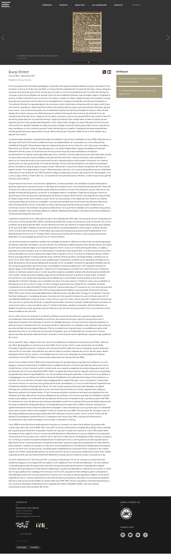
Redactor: (20, 80)
